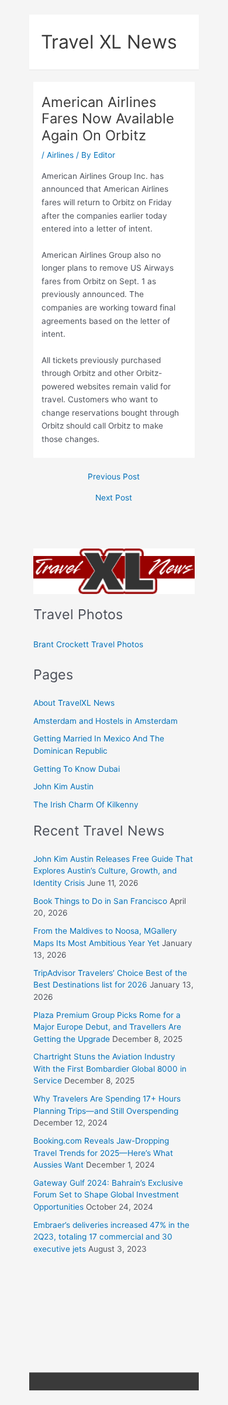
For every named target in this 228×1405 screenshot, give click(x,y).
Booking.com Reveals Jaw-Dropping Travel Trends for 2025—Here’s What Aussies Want (103, 1152)
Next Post (113, 498)
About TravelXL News (74, 702)
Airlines (60, 155)
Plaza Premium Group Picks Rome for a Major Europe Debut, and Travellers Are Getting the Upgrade (107, 1027)
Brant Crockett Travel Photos (88, 644)
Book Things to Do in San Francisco (100, 901)
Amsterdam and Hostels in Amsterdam (105, 721)
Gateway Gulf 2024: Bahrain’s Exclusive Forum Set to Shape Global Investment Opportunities (108, 1194)
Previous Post (114, 477)
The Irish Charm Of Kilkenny (86, 804)
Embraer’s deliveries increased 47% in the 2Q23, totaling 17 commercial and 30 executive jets (111, 1237)
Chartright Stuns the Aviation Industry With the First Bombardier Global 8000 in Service (109, 1068)
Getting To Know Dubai (76, 769)
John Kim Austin (63, 786)
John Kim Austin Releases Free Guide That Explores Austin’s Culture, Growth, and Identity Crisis (113, 871)
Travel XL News (109, 41)
